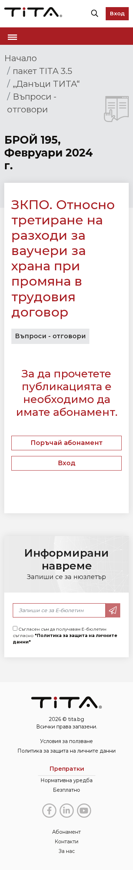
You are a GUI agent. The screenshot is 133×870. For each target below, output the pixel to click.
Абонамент (66, 832)
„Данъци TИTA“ (46, 84)
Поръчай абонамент (66, 443)
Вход (117, 13)
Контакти (66, 841)
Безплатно (66, 790)
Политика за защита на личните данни (66, 751)
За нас (67, 851)
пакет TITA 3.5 (42, 71)
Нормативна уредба (66, 780)
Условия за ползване (66, 741)
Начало (20, 58)
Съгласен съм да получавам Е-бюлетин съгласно (65, 635)
